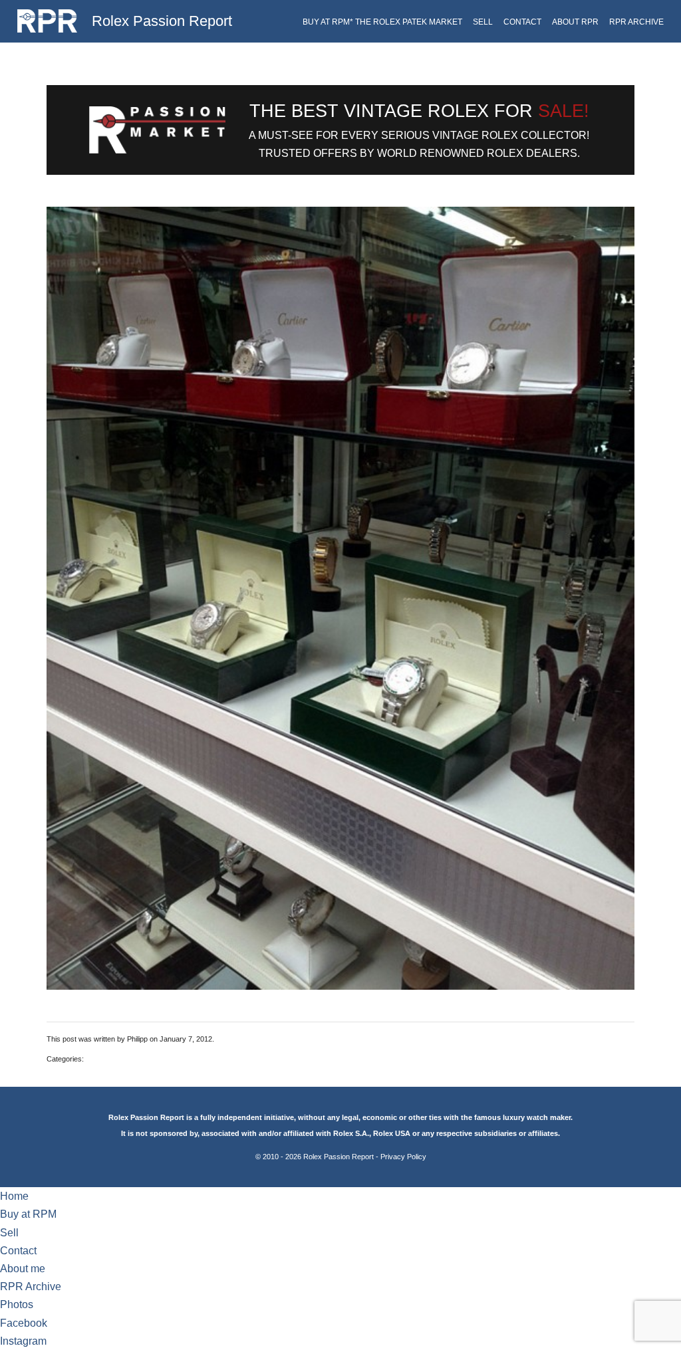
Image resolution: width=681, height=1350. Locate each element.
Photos (16, 1304)
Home (14, 1196)
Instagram (23, 1341)
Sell (483, 22)
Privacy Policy (403, 1157)
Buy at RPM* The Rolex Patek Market (382, 22)
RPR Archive (636, 22)
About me (22, 1268)
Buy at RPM (28, 1214)
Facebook (23, 1323)
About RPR (575, 22)
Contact (522, 22)
